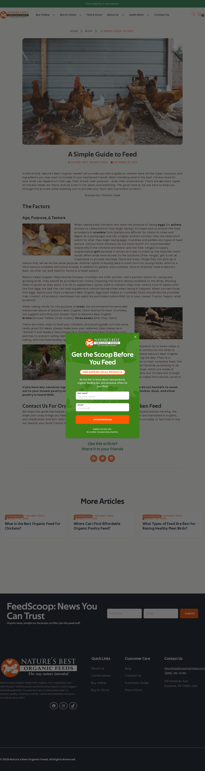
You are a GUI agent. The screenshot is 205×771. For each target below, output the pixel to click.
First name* (83, 393)
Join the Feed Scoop (102, 419)
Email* (81, 405)
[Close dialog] (135, 337)
